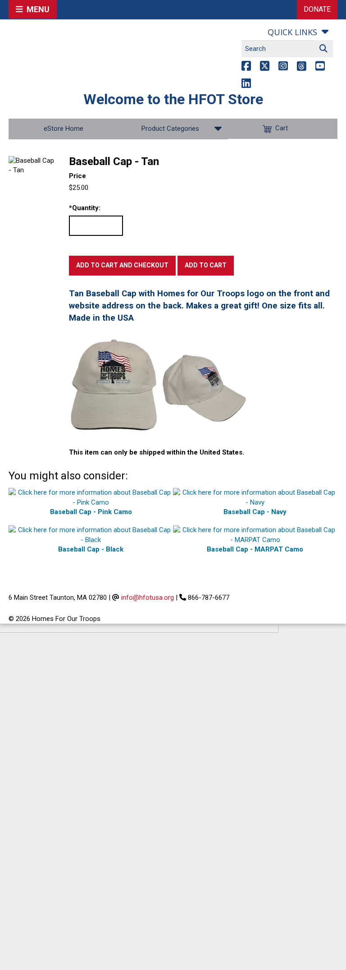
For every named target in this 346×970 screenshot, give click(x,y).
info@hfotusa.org (147, 597)
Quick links (292, 32)
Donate (317, 9)
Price (77, 176)
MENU (36, 9)
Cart (281, 128)
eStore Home (63, 128)
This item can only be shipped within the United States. (156, 452)
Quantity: (84, 208)
